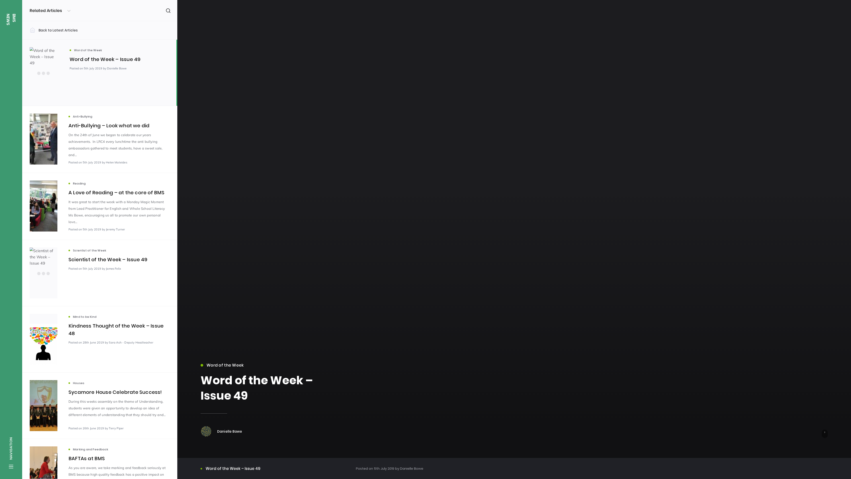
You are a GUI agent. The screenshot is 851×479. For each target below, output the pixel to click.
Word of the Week (225, 365)
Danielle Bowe (411, 468)
